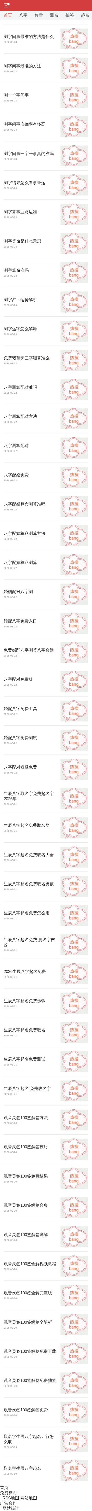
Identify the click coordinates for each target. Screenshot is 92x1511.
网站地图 (28, 1498)
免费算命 (8, 1493)
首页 (8, 15)
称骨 (39, 15)
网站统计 (10, 1508)
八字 (23, 15)
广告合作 (8, 1503)
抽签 (70, 15)
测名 (54, 15)
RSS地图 (10, 1498)
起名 (85, 15)
